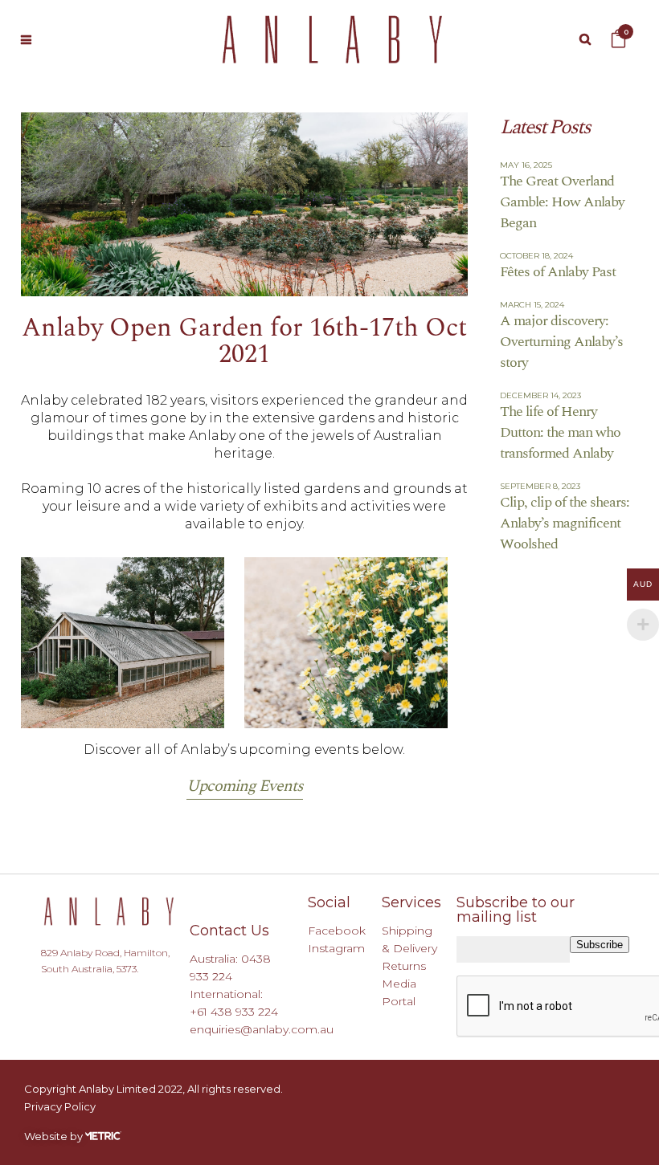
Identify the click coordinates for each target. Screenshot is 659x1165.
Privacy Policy (60, 1106)
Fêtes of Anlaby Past (558, 272)
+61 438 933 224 (234, 1011)
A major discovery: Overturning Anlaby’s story (561, 341)
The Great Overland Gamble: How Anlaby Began (562, 202)
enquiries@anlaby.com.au (262, 1029)
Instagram (336, 948)
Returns (404, 966)
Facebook (337, 930)
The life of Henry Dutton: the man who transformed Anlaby (560, 432)
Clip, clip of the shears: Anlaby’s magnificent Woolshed (564, 523)
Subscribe (599, 945)
